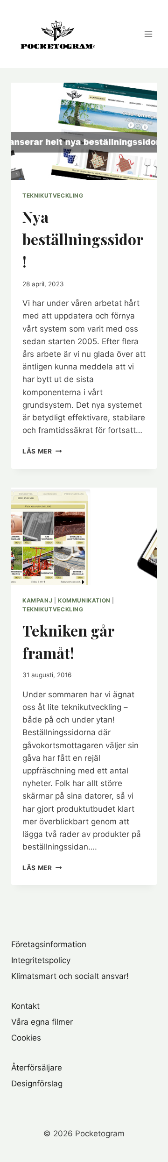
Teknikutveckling (53, 195)
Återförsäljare (36, 1067)
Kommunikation (84, 600)
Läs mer (42, 451)
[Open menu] (148, 34)
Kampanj (37, 600)
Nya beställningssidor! (82, 238)
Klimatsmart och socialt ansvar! (70, 976)
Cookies (26, 1037)
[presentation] (84, 131)
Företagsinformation (48, 944)
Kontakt (25, 1006)
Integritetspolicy (40, 960)
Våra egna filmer (42, 1022)
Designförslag (37, 1083)
